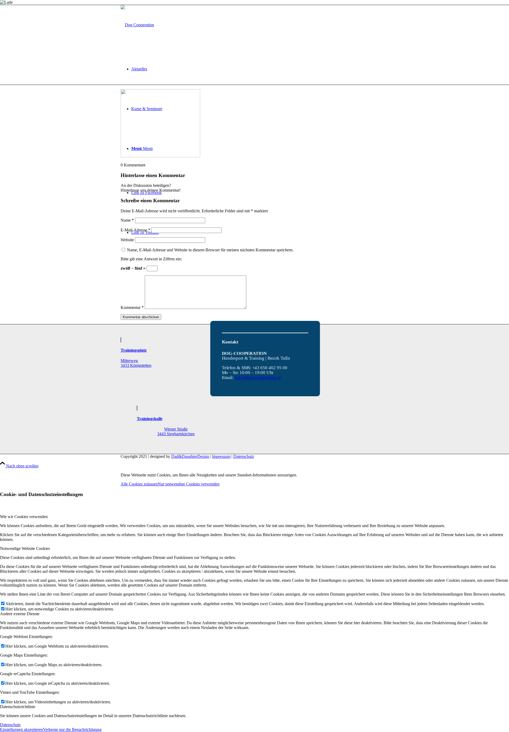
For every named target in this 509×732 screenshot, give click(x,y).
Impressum (221, 456)
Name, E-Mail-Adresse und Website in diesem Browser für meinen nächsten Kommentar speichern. (210, 250)
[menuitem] (259, 69)
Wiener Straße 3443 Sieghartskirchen (176, 431)
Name (127, 220)
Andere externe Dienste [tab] (20, 614)
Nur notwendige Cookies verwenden (189, 484)
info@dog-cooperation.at (257, 377)
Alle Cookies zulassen (139, 484)
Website (127, 240)
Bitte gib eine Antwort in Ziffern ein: (151, 259)
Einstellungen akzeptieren (21, 729)
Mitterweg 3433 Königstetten (136, 363)
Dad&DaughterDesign (190, 456)
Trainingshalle (150, 418)
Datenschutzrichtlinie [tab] (17, 706)
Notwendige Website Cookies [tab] (25, 548)
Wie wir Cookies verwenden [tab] (24, 516)
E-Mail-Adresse (135, 230)
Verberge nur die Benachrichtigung (72, 729)
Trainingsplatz (134, 350)
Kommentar (132, 307)
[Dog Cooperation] (137, 25)
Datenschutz (243, 456)
